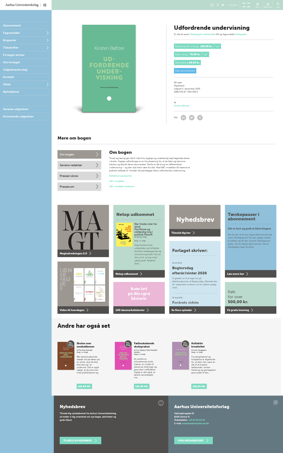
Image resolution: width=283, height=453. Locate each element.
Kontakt (8, 77)
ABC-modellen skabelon (121, 186)
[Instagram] (212, 5)
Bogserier (9, 40)
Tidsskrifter (10, 47)
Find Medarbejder (190, 440)
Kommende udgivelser (18, 116)
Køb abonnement (185, 70)
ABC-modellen (116, 181)
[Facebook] (218, 5)
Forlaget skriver (14, 55)
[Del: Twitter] (192, 117)
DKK (248, 3)
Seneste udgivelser (16, 109)
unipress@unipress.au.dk (195, 423)
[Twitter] (223, 5)
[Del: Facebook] (200, 117)
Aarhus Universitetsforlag (26, 5)
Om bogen (67, 154)
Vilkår (7, 84)
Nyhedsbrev (11, 91)
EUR (243, 7)
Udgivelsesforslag (15, 69)
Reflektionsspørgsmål (120, 176)
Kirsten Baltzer (181, 105)
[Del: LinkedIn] (184, 117)
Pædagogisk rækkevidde (202, 34)
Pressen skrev (69, 176)
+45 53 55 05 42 (196, 420)
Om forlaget (11, 62)
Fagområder (11, 33)
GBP (243, 3)
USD (248, 7)
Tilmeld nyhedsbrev (77, 440)
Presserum (67, 186)
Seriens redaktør (71, 165)
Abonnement (12, 25)
